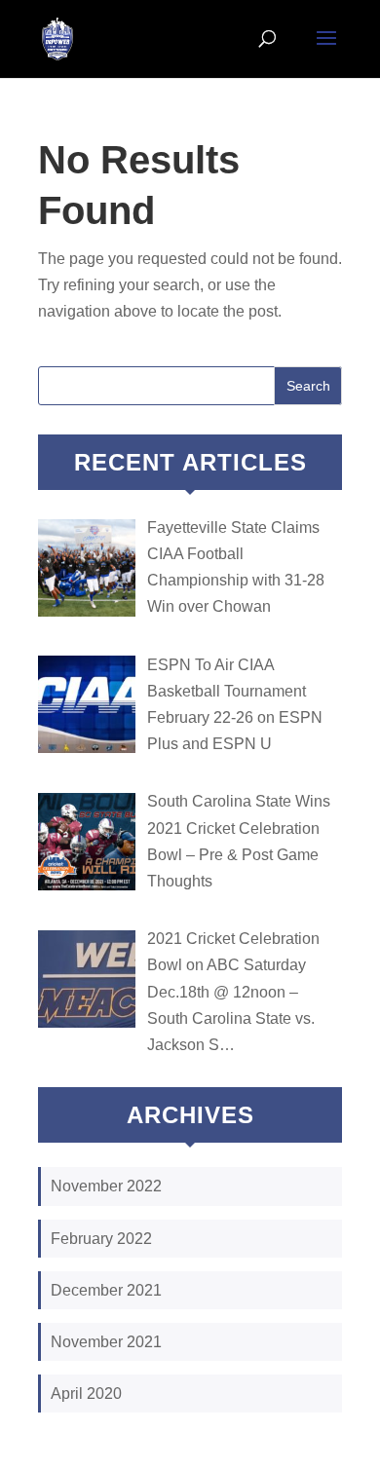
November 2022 (106, 1186)
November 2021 (106, 1342)
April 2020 (86, 1393)
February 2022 (101, 1238)
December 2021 (106, 1290)
